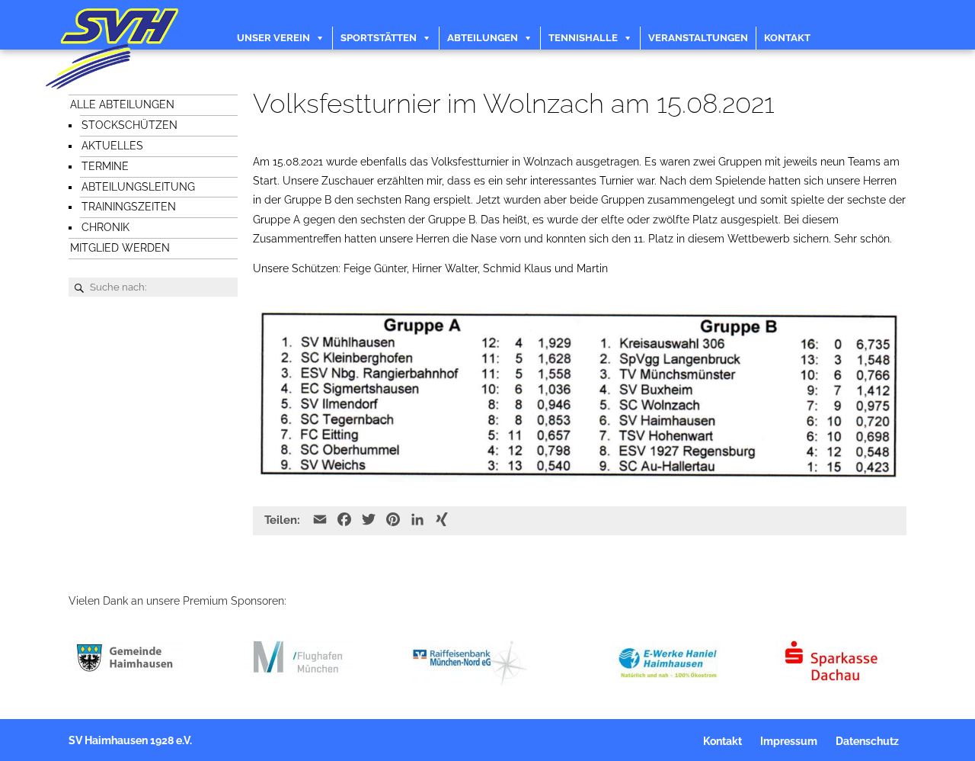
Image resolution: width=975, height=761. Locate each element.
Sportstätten (378, 37)
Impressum (788, 741)
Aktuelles (112, 146)
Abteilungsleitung (138, 187)
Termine (105, 166)
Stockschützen (129, 125)
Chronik (105, 227)
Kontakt (787, 37)
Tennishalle (583, 37)
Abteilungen (482, 37)
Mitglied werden (120, 248)
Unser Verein (273, 37)
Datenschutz (867, 741)
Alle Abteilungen (122, 104)
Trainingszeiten (129, 207)
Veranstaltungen (698, 37)
